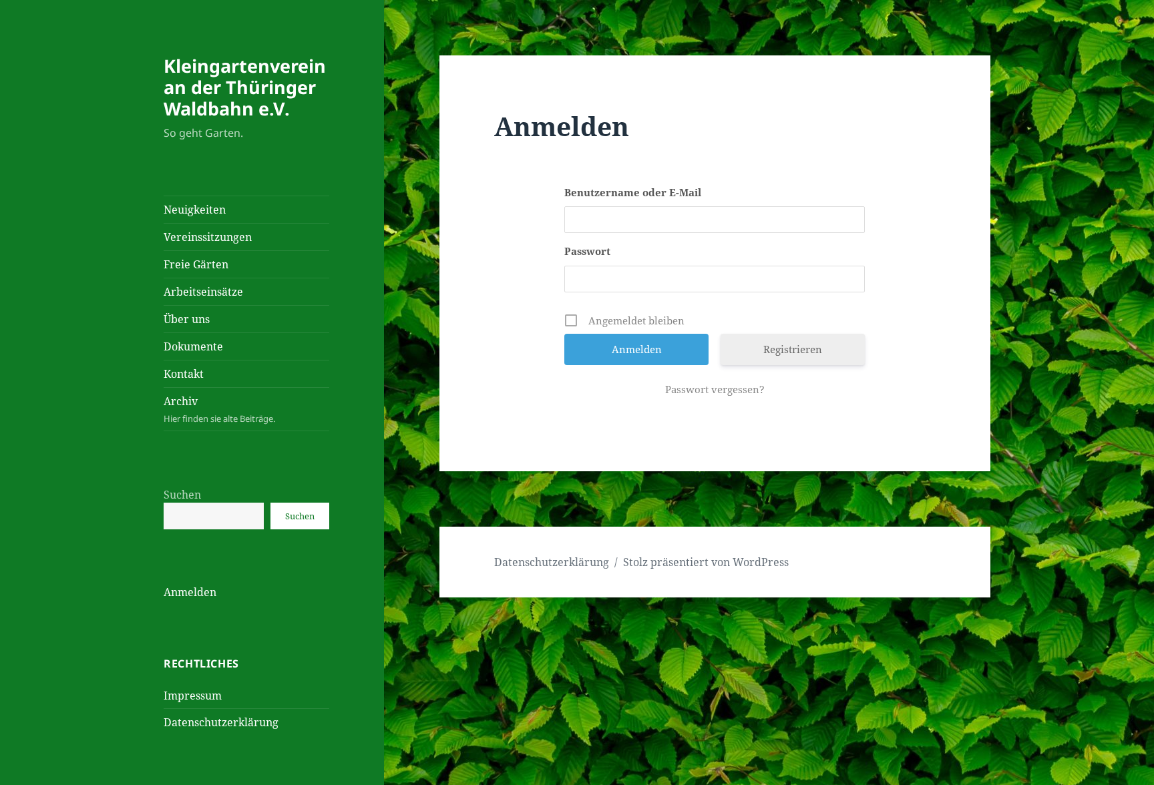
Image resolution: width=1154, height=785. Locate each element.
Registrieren (792, 349)
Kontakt (184, 373)
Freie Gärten (196, 264)
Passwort (587, 251)
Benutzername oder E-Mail (632, 192)
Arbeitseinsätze (203, 291)
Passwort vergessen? (715, 389)
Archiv (219, 409)
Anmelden (190, 592)
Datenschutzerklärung (221, 722)
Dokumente (193, 346)
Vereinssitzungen (208, 237)
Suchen (182, 494)
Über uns (187, 319)
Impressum (193, 695)
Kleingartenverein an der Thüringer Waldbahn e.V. (245, 87)
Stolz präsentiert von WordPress (706, 562)
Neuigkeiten (195, 209)
